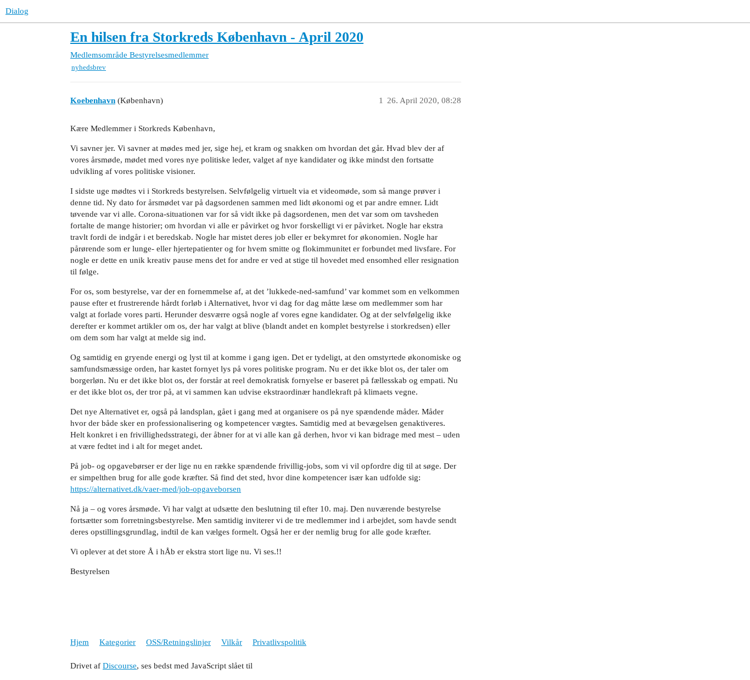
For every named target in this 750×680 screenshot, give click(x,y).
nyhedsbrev (88, 67)
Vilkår (231, 642)
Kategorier (117, 642)
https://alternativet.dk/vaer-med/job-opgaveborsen (155, 489)
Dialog (17, 11)
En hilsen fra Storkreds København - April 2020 (216, 37)
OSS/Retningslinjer (178, 642)
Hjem (79, 642)
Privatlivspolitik (279, 642)
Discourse (120, 665)
